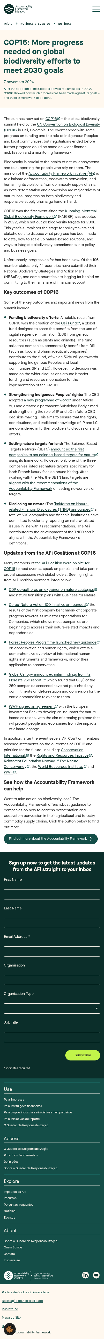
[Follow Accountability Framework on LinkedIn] (85, 1275)
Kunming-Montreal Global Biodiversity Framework (50, 213)
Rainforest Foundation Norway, (30, 760)
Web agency (83, 1307)
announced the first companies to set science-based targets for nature (52, 452)
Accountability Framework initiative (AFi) (62, 173)
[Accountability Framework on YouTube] (96, 1275)
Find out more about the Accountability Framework (48, 838)
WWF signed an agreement (32, 706)
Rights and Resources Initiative (63, 755)
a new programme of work (46, 400)
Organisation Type (19, 993)
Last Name (13, 908)
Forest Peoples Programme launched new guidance (53, 642)
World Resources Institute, (60, 766)
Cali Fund (69, 323)
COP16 (51, 118)
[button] (9, 1328)
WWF (8, 772)
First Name (13, 879)
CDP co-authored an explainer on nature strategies (51, 589)
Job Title (11, 1022)
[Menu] (96, 10)
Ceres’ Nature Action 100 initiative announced (47, 604)
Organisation (14, 965)
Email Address (17, 936)
